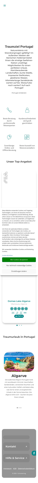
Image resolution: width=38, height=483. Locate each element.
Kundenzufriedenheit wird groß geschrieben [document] (27, 120)
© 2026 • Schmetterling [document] (19, 473)
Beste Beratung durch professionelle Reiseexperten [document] (9, 122)
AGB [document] (14, 468)
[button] (7, 468)
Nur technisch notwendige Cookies (19, 265)
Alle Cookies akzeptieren (19, 260)
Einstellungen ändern (19, 271)
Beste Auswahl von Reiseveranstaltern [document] (27, 146)
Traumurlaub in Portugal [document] (19, 337)
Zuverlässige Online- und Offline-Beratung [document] (9, 147)
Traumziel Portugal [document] (19, 46)
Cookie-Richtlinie (7, 255)
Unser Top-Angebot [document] (19, 161)
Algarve (19, 375)
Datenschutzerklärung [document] (26, 468)
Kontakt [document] (11, 446)
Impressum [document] (7, 468)
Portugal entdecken (19, 93)
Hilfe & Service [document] (15, 458)
